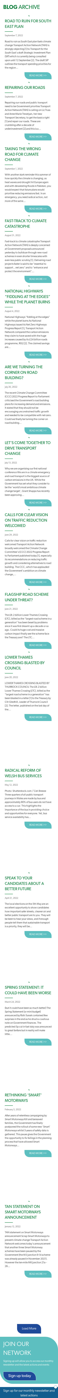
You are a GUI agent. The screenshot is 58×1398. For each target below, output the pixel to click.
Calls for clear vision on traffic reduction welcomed (26, 520)
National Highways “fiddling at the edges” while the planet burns (27, 297)
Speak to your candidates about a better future (24, 883)
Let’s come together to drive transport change (28, 448)
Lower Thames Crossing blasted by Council (25, 663)
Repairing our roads (25, 88)
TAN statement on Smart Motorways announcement (23, 1212)
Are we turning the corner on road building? (24, 372)
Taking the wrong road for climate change (23, 154)
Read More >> (40, 75)
